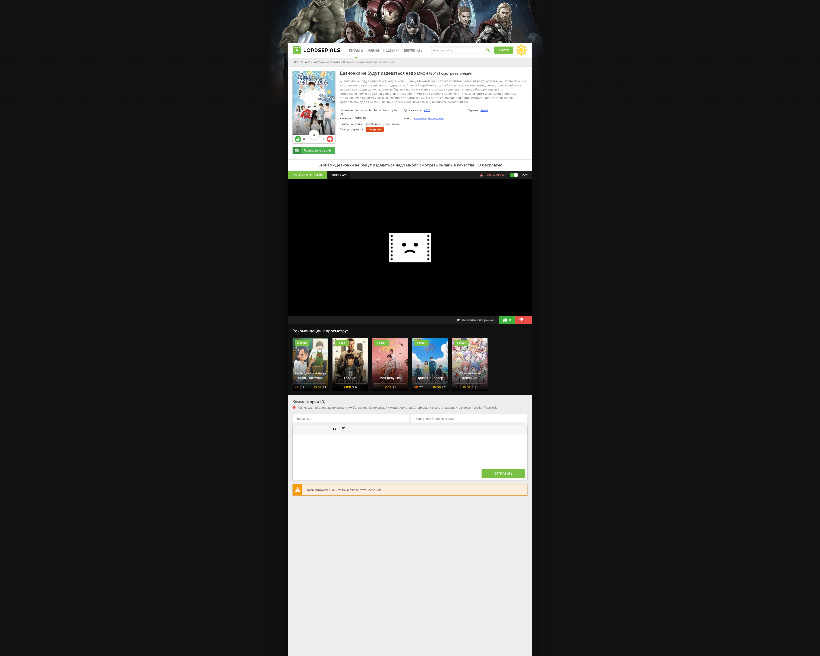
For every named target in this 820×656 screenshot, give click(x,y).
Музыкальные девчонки (469, 375)
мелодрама (436, 118)
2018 (427, 110)
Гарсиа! (350, 378)
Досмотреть (413, 50)
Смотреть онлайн (308, 175)
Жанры (373, 50)
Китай (484, 110)
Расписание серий (317, 150)
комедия (420, 118)
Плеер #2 (339, 175)
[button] (297, 429)
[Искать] (488, 50)
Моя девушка (390, 378)
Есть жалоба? (495, 175)
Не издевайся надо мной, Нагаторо (310, 375)
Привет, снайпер (430, 378)
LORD (321, 50)
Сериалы (356, 50)
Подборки (391, 50)
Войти (504, 50)
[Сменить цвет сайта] (521, 50)
